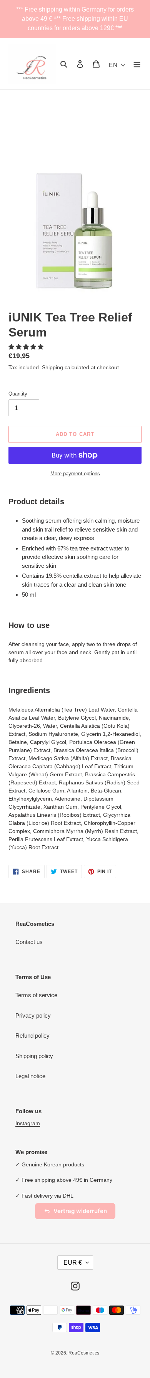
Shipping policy (34, 1056)
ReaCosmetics (83, 1353)
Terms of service (36, 995)
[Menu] (137, 64)
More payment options (75, 473)
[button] (26, 346)
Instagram (27, 1123)
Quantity (17, 394)
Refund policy (32, 1035)
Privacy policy (33, 1015)
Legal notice (30, 1076)
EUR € (72, 1262)
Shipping (52, 367)
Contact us (29, 942)
